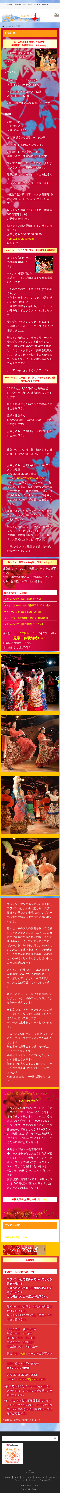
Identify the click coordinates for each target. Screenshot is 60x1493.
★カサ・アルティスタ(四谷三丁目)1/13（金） (27, 605)
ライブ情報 (22, 633)
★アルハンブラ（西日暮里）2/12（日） (24, 599)
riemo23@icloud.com (20, 238)
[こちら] (44, 1199)
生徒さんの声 (45, 1480)
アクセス (32, 1480)
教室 (23, 1353)
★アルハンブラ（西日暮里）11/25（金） (25, 624)
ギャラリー (40, 1477)
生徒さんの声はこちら (16, 1237)
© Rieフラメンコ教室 (30, 1485)
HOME (7, 1477)
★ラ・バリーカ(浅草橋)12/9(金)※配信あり (26, 618)
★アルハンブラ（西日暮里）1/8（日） (23, 611)
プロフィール (19, 1480)
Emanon (35, 1489)
